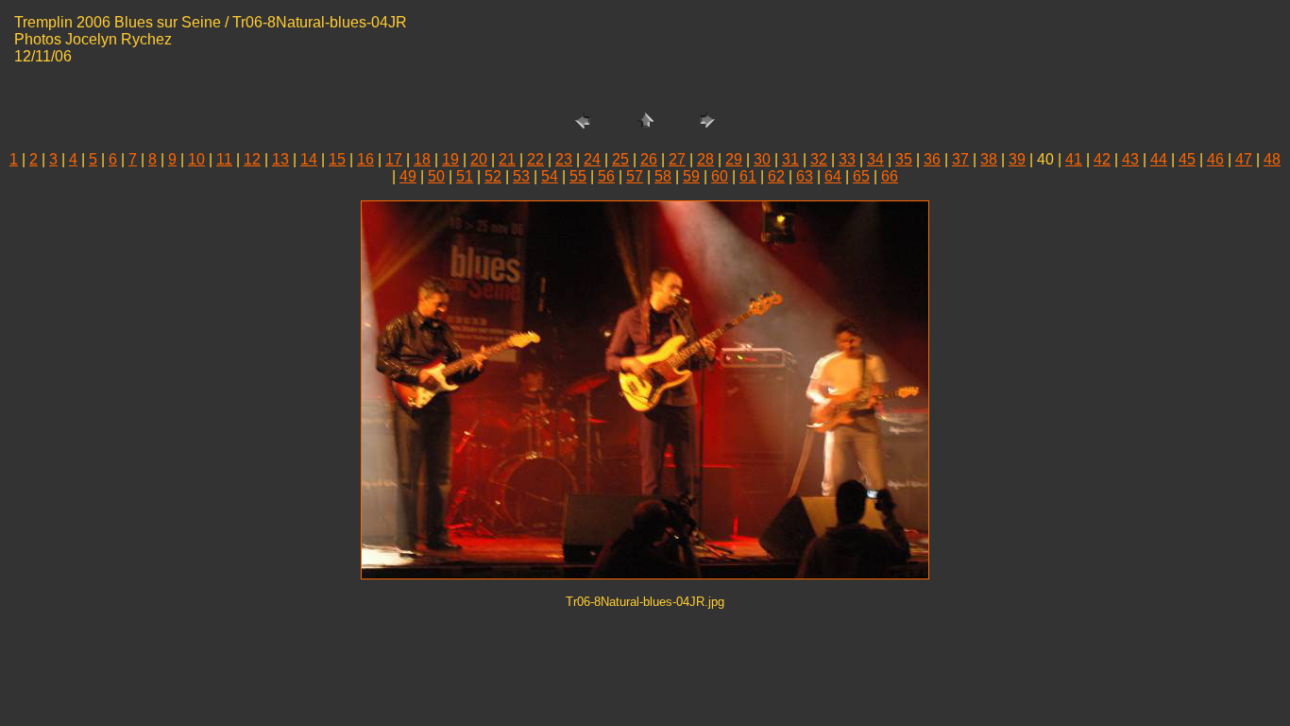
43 (1130, 159)
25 (620, 159)
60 (719, 176)
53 (521, 176)
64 (832, 176)
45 (1187, 159)
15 (337, 159)
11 (224, 159)
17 (393, 159)
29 (733, 159)
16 (365, 159)
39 (1017, 159)
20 (478, 159)
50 (436, 176)
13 (280, 159)
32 (818, 159)
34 (875, 159)
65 (861, 176)
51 (464, 176)
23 (563, 159)
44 (1158, 159)
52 (492, 176)
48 (1272, 159)
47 (1243, 159)
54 (549, 176)
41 (1073, 159)
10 (196, 159)
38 (988, 159)
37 (960, 159)
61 (747, 176)
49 (407, 176)
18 (422, 159)
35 (903, 159)
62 (776, 176)
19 (450, 159)
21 (507, 159)
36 (932, 159)
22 (535, 159)
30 (762, 159)
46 (1215, 159)
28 (705, 159)
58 (662, 176)
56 (606, 176)
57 (634, 176)
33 (847, 159)
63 (804, 176)
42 (1102, 159)
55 (577, 176)
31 (790, 159)
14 (308, 159)
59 (691, 176)
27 (677, 159)
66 (889, 176)
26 (648, 159)
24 (592, 159)
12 (252, 159)
